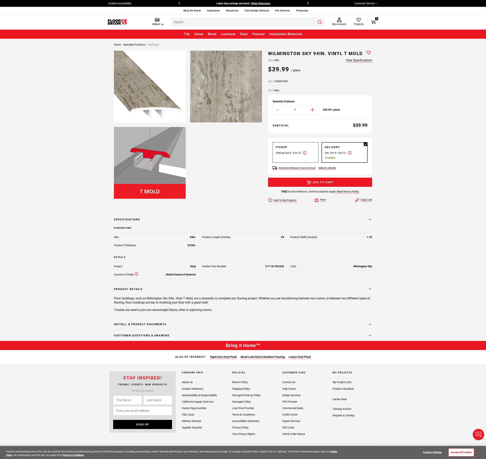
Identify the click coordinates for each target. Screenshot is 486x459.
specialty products (134, 44)
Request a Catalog (343, 415)
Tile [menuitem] (187, 34)
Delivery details (327, 168)
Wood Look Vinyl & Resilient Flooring (263, 356)
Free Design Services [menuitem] (257, 10)
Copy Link (366, 199)
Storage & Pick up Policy (246, 395)
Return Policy (240, 382)
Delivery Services (191, 421)
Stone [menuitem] (198, 34)
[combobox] (247, 22)
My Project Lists (342, 382)
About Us (187, 382)
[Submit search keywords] (319, 22)
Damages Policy (241, 401)
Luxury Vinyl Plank (300, 356)
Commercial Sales (292, 407)
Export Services (291, 421)
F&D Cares (188, 414)
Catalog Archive (342, 408)
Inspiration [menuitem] (213, 10)
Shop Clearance (260, 3)
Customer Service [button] (364, 3)
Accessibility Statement (246, 421)
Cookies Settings (432, 452)
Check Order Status (293, 433)
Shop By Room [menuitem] (192, 10)
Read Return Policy (348, 191)
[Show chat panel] (478, 434)
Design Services (291, 395)
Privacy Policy (240, 427)
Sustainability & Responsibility (199, 395)
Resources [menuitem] (232, 10)
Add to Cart (323, 182)
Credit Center (290, 414)
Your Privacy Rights (243, 433)
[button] (157, 21)
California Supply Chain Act (198, 401)
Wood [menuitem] (212, 34)
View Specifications (359, 60)
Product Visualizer (343, 388)
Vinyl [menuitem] (244, 34)
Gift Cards (288, 427)
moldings (153, 44)
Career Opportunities (194, 407)
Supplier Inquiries (192, 427)
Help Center (289, 388)
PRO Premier (289, 401)
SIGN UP (142, 424)
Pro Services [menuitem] (282, 10)
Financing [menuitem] (302, 10)
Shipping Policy (241, 388)
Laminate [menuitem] (228, 34)
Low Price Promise (243, 407)
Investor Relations (192, 388)
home (118, 44)
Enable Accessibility (119, 3)
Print (323, 199)
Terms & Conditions (243, 414)
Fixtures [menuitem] (258, 34)
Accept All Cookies (461, 452)
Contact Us (288, 382)
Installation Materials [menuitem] (285, 34)
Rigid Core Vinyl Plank (223, 356)
